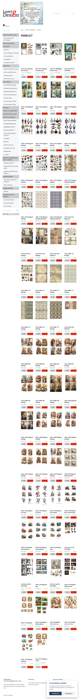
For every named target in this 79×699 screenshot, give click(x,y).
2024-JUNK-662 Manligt (54, 365)
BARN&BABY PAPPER (9, 127)
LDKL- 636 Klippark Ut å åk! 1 (26, 511)
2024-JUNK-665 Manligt (40, 401)
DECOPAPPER (6, 82)
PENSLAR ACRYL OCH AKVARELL (8, 195)
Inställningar (68, 693)
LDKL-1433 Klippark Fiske (70, 108)
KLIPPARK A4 (7, 59)
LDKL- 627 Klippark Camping (26, 660)
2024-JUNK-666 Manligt (54, 401)
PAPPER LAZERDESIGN (9, 117)
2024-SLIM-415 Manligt (25, 254)
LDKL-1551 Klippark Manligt (56, 144)
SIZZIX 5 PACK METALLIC (10, 95)
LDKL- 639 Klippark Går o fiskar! (55, 511)
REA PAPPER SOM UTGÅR (10, 114)
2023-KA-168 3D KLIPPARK (55, 585)
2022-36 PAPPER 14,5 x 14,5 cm (55, 623)
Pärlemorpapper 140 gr (10, 101)
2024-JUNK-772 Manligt (40, 291)
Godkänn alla (55, 693)
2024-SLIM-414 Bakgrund (69, 218)
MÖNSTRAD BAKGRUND (10, 120)
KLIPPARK (6, 138)
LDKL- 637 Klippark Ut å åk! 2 (41, 511)
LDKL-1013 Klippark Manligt (56, 475)
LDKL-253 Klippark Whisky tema (70, 585)
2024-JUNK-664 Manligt (25, 401)
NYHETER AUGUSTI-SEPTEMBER (9, 39)
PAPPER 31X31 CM (8, 145)
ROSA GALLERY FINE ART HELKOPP (10, 181)
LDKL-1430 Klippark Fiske (27, 108)
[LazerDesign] (11, 13)
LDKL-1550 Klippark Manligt (41, 144)
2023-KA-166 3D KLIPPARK (26, 585)
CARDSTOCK (6, 66)
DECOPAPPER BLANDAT (10, 85)
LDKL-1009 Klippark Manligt (56, 438)
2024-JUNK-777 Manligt (54, 328)
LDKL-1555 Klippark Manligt (56, 181)
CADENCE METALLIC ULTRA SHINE (11, 167)
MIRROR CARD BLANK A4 (10, 88)
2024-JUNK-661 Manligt (40, 365)
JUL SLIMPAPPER (8, 56)
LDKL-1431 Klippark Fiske (41, 108)
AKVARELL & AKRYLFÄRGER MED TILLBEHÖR (10, 159)
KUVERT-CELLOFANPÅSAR (10, 111)
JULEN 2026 (6, 46)
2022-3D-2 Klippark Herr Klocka (27, 69)
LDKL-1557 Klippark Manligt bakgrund (70, 181)
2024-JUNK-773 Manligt (54, 291)
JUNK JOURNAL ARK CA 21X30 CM (10, 134)
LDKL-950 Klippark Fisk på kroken (70, 475)
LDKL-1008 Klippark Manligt (41, 438)
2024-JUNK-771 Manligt (25, 291)
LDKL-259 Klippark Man (41, 585)
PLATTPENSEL (7, 206)
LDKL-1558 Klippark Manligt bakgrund (41, 218)
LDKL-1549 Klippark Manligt (27, 144)
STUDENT (6, 154)
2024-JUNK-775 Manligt (25, 328)
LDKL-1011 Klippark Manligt (27, 475)
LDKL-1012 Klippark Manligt (41, 475)
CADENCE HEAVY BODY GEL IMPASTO (11, 172)
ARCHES (6, 191)
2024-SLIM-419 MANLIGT (69, 328)
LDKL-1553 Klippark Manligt (27, 181)
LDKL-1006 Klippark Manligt (70, 401)
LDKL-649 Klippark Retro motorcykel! (70, 511)
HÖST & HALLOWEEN (8, 43)
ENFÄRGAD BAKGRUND (10, 123)
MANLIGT (6, 142)
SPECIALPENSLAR (8, 203)
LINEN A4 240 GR (8, 75)
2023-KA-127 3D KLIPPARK (69, 548)
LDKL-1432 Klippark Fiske (56, 108)
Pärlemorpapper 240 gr (10, 104)
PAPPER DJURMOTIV (9, 130)
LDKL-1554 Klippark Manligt (41, 181)
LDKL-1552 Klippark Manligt (70, 144)
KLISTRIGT (6, 107)
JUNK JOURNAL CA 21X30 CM (11, 53)
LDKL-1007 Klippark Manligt (27, 438)
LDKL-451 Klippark (26, 623)
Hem (22, 30)
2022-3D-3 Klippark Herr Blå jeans (41, 69)
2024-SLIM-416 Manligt (40, 254)
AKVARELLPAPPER (8, 188)
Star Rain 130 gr (8, 98)
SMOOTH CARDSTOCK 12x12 (11, 69)
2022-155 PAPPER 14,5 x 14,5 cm (69, 623)
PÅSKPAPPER (7, 151)
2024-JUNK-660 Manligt (25, 365)
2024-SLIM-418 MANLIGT (54, 254)
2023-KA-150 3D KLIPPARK (69, 69)
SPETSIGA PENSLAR (9, 200)
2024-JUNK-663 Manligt (69, 365)
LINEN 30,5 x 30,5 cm (9, 78)
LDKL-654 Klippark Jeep (55, 548)
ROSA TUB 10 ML (8, 185)
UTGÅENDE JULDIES (9, 62)
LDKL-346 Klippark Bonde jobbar (41, 623)
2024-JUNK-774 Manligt (69, 291)
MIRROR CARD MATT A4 (10, 91)
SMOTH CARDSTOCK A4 (10, 72)
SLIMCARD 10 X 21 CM (9, 148)
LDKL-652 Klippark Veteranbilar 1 (26, 548)
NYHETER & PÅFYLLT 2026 (10, 35)
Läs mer (23, 76)
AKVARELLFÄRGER (8, 176)
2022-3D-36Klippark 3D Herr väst (56, 69)
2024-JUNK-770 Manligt (69, 254)
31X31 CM (6, 50)
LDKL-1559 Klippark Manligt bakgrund (56, 218)
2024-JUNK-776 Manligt (40, 328)
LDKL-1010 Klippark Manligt (70, 438)
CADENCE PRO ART (9, 163)
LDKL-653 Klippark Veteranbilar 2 (41, 548)
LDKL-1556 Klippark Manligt (27, 218)
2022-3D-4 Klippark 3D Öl (41, 660)
